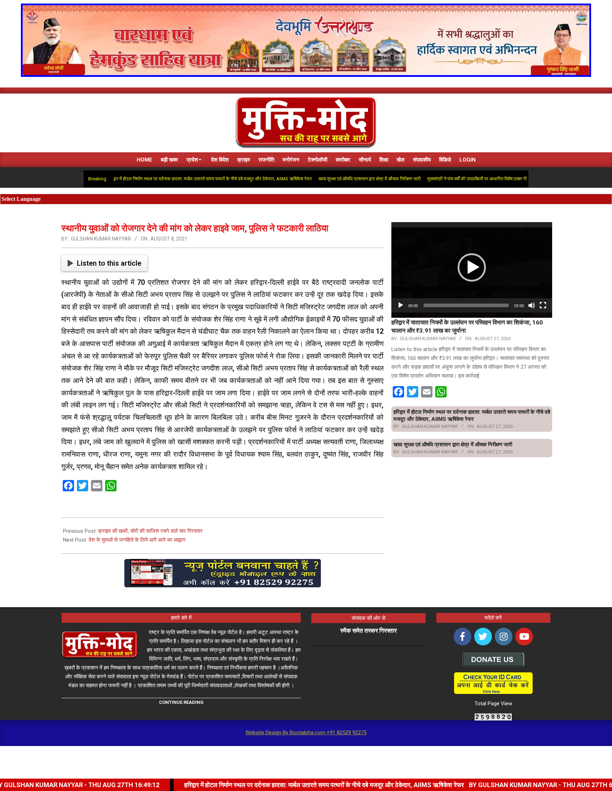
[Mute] (531, 305)
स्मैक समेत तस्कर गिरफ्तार (368, 630)
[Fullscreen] (542, 305)
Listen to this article (109, 263)
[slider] (466, 305)
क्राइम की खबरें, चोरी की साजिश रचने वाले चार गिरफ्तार (150, 531)
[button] (472, 267)
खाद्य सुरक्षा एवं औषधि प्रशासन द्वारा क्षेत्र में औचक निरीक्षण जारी (342, 178)
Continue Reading (181, 702)
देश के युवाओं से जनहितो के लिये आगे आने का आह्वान (137, 540)
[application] (471, 267)
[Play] (400, 305)
